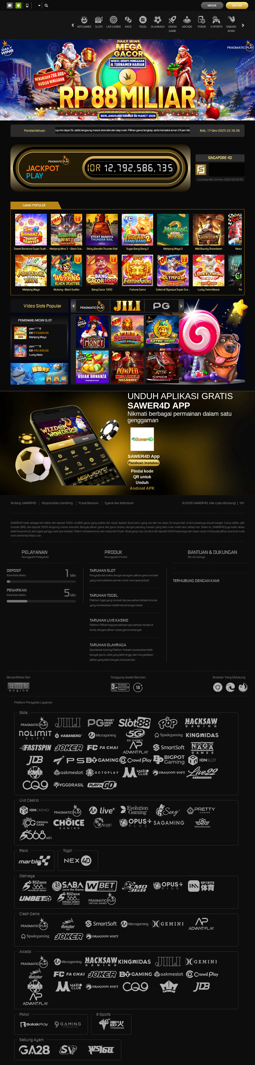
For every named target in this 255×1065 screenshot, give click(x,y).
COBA (95, 326)
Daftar (237, 5)
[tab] (93, 306)
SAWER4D (16, 523)
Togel (143, 26)
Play (34, 176)
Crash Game (172, 29)
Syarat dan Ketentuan (119, 503)
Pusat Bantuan (89, 503)
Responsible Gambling (57, 503)
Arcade (187, 26)
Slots (99, 26)
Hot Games (84, 26)
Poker (202, 26)
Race (128, 26)
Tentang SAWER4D (23, 503)
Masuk (212, 5)
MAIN (34, 230)
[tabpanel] (127, 80)
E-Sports (216, 26)
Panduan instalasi (143, 463)
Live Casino (113, 26)
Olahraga (158, 26)
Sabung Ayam (231, 29)
